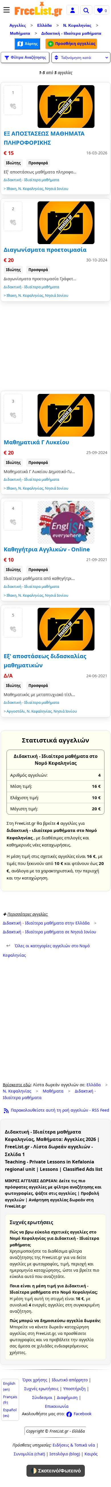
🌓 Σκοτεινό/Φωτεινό (55, 1471)
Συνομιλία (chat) (29, 1454)
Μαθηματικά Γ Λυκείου (36, 442)
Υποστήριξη (74, 1388)
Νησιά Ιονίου (56, 188)
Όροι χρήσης (34, 1379)
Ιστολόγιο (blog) (65, 1454)
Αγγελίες (17, 25)
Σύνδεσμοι (42, 1397)
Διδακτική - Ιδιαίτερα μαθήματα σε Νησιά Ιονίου (49, 931)
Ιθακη (12, 188)
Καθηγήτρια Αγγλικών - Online (47, 549)
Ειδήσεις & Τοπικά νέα (74, 1445)
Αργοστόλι (16, 711)
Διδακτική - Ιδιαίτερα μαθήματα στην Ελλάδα (46, 923)
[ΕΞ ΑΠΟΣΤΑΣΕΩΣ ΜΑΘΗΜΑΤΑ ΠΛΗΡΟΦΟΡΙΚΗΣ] (66, 106)
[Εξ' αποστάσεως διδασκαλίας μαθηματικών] (66, 629)
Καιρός (91, 1454)
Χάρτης (31, 43)
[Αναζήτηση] (86, 10)
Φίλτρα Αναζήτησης (28, 57)
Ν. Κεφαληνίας (77, 25)
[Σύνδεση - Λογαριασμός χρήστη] (72, 9)
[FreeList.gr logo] (38, 10)
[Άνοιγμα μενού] (6, 9)
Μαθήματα (20, 33)
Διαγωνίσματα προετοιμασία (45, 249)
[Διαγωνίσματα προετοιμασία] (66, 222)
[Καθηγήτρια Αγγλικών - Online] (66, 522)
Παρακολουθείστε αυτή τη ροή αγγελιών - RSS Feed (59, 1110)
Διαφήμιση (67, 1397)
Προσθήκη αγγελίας (74, 43)
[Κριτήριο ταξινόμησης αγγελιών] (81, 57)
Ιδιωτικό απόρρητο (70, 1379)
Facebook (82, 1413)
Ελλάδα (44, 25)
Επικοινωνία (57, 1406)
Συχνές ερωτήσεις (41, 1388)
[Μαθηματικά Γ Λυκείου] (66, 415)
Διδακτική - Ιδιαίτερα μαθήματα (71, 33)
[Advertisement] (55, 347)
